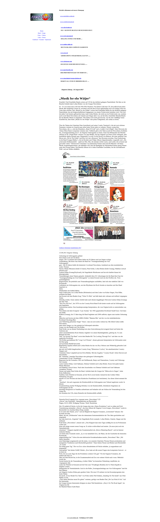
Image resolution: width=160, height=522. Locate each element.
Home (41, 31)
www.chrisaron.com (66, 61)
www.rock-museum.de (66, 36)
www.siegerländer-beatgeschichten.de (70, 78)
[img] (41, 17)
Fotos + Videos (42, 35)
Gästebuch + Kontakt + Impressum (41, 39)
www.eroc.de (64, 53)
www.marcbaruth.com (66, 70)
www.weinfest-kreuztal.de (67, 22)
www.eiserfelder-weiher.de (67, 16)
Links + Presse (42, 37)
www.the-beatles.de (66, 27)
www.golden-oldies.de (66, 44)
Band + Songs (41, 33)
